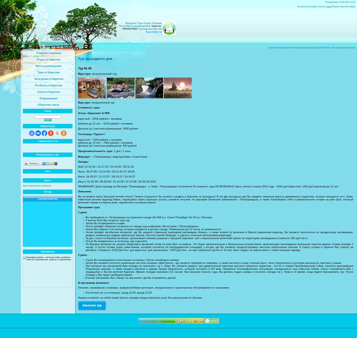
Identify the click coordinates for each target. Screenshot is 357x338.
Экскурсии (131, 23)
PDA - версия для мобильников (340, 48)
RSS (322, 48)
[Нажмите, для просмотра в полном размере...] (92, 97)
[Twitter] (48, 163)
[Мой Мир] (56, 163)
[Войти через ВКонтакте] (38, 133)
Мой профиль (284, 48)
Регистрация (298, 48)
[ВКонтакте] (44, 163)
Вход (316, 48)
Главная (272, 48)
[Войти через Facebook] (44, 133)
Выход (309, 48)
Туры (140, 23)
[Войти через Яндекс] (51, 133)
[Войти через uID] (32, 133)
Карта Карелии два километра (37, 186)
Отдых (148, 23)
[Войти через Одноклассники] (64, 133)
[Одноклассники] (52, 163)
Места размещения (137, 26)
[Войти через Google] (57, 133)
